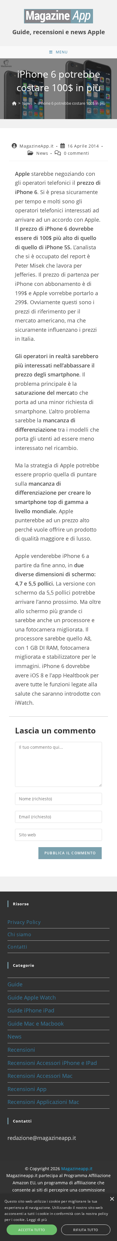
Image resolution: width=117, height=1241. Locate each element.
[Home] (14, 103)
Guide (15, 984)
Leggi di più (37, 1219)
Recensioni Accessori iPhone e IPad (52, 1062)
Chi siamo (19, 934)
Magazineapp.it (76, 1168)
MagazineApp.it (36, 146)
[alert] (58, 1217)
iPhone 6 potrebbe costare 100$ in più (71, 103)
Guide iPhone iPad (31, 1010)
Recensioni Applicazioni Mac (43, 1101)
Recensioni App (27, 1089)
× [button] (112, 1199)
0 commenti (76, 153)
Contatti (17, 946)
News (42, 153)
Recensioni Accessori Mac (40, 1075)
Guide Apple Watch (32, 997)
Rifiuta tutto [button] (85, 1230)
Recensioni (21, 1049)
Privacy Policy (24, 922)
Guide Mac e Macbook (36, 1023)
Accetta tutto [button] (31, 1230)
